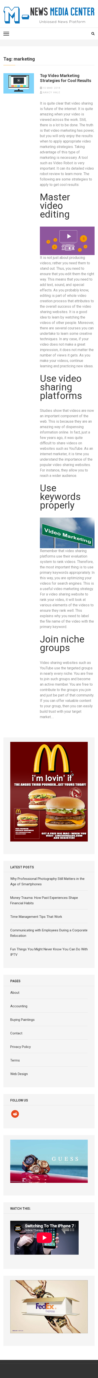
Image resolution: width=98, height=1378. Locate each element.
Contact (16, 1033)
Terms (15, 1060)
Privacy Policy (20, 1047)
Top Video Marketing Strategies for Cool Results (65, 78)
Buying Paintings (22, 1020)
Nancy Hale (51, 92)
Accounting (18, 1006)
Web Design (19, 1074)
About (14, 993)
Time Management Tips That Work (36, 917)
